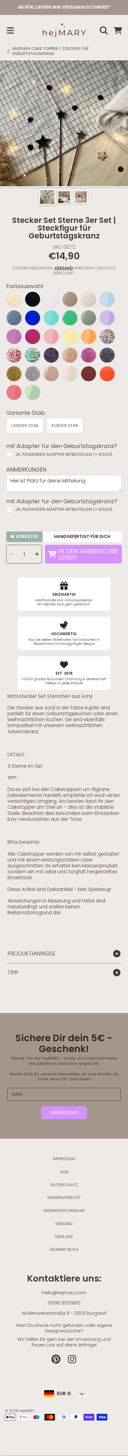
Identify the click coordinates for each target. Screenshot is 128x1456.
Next (121, 123)
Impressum (64, 1158)
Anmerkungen (26, 469)
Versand (63, 268)
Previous (6, 123)
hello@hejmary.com (64, 1293)
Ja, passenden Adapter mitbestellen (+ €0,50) (64, 454)
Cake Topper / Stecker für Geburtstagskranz (50, 51)
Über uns (64, 1236)
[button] (10, 30)
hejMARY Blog (64, 1249)
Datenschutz (64, 1184)
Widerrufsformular (64, 1210)
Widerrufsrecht (64, 1197)
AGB (64, 1171)
